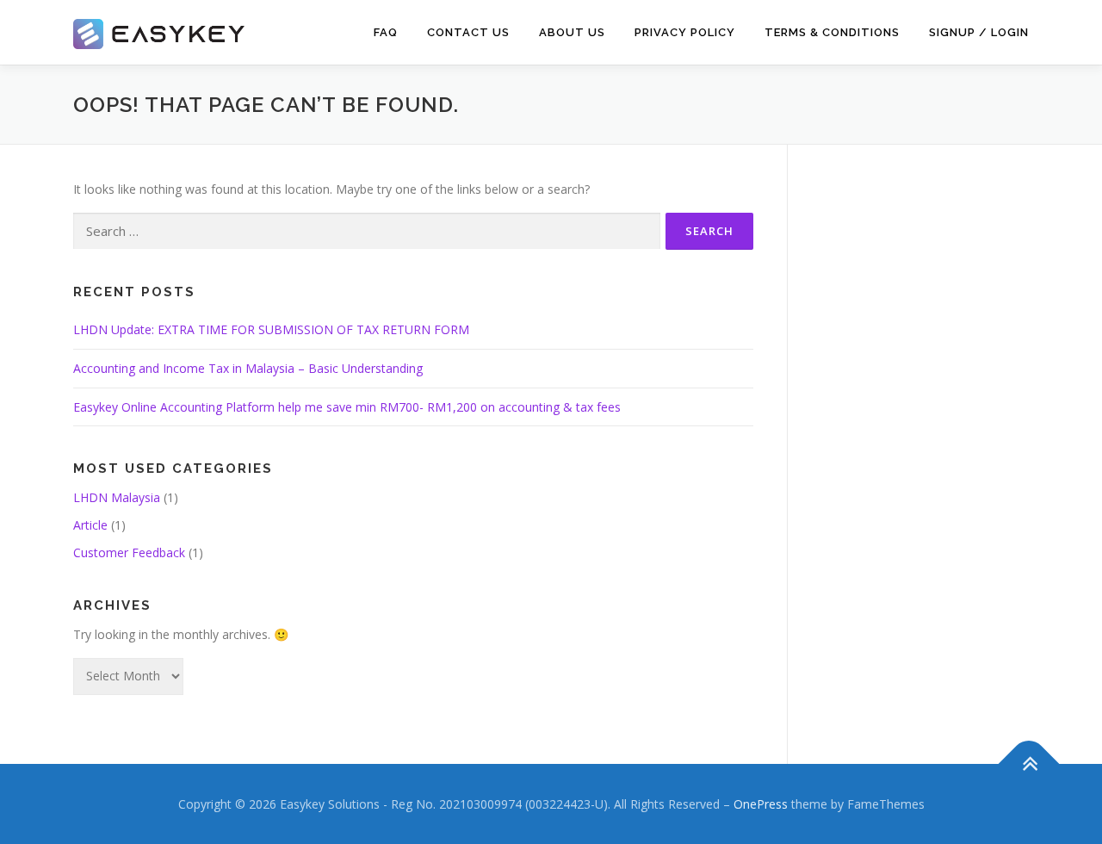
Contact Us (468, 32)
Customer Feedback (129, 552)
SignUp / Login (979, 32)
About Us (572, 32)
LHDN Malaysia (116, 497)
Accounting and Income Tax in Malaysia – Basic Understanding (248, 368)
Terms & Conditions (832, 32)
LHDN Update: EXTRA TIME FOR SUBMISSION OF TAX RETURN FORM (271, 329)
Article (90, 525)
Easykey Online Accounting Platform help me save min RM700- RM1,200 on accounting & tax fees (347, 407)
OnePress (761, 804)
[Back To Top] (1029, 763)
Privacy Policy (685, 32)
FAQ (386, 32)
